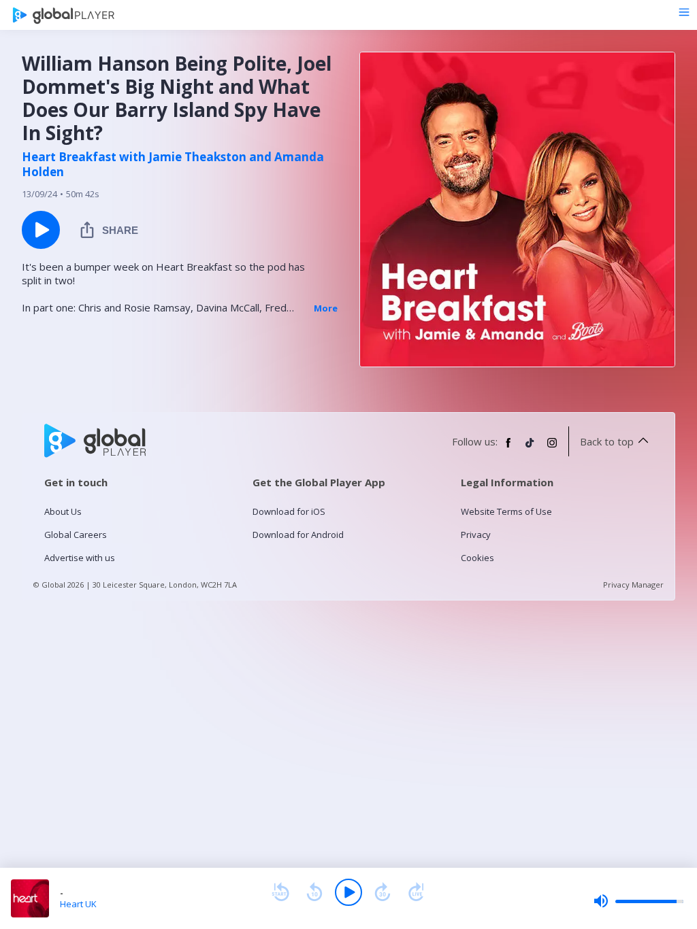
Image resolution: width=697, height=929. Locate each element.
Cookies (477, 558)
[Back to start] (280, 892)
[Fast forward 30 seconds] (382, 892)
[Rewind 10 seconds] (314, 892)
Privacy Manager (633, 584)
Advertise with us (79, 558)
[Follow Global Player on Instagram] (552, 448)
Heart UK (78, 904)
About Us (63, 511)
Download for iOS (289, 511)
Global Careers (75, 534)
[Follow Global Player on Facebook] (508, 448)
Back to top (607, 441)
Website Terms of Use (506, 511)
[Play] (348, 892)
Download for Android (298, 534)
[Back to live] (416, 892)
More (326, 308)
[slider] (638, 901)
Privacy (476, 534)
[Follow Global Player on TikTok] (530, 448)
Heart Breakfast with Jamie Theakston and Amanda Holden (173, 165)
